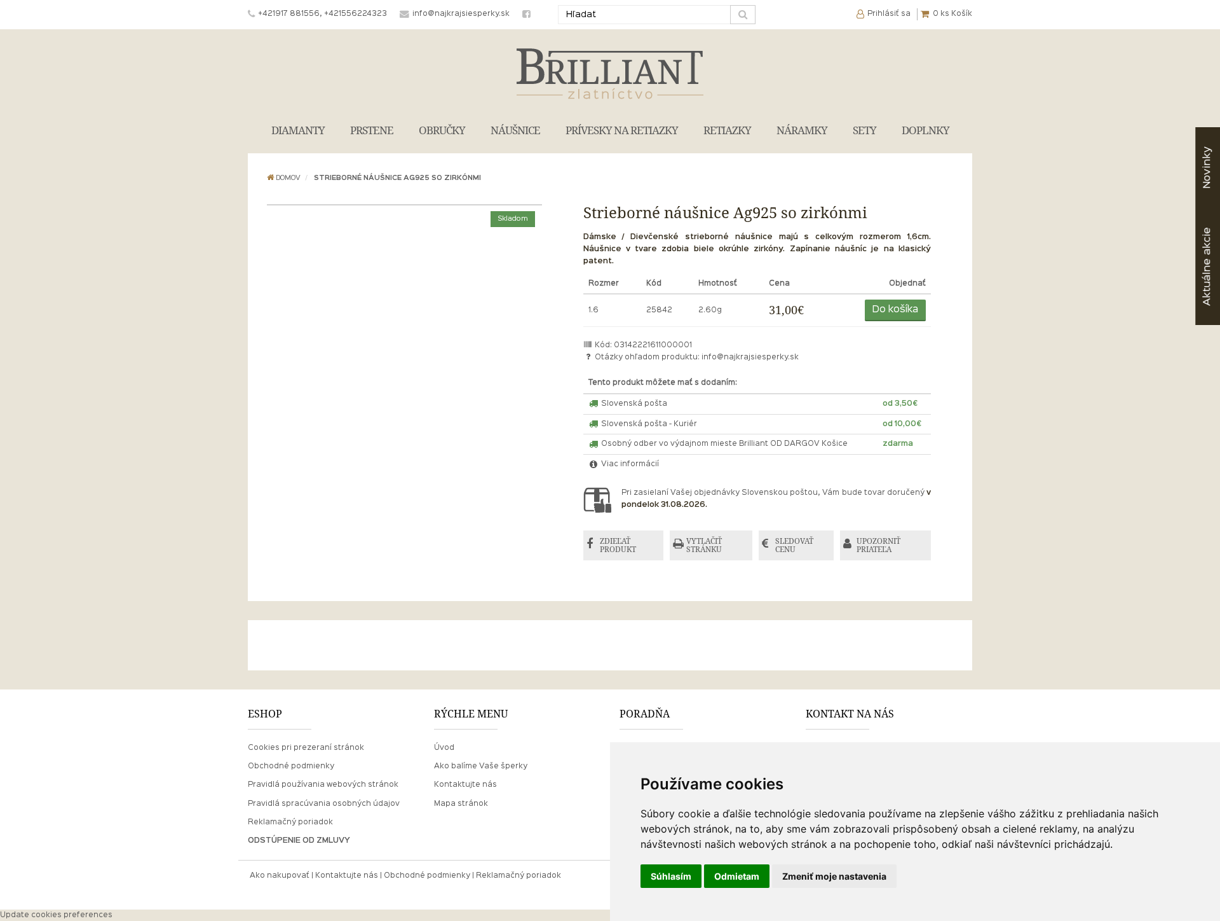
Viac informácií (629, 464)
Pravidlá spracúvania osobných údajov (324, 804)
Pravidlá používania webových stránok (323, 785)
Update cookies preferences (56, 915)
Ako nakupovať (279, 876)
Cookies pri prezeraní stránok (306, 748)
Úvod (444, 748)
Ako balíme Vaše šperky (480, 766)
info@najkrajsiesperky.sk (750, 357)
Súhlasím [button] (671, 876)
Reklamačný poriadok (290, 822)
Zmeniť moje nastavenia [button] (834, 876)
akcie (1207, 266)
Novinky (1207, 167)
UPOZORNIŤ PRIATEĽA (878, 545)
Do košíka (895, 309)
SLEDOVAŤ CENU (794, 545)
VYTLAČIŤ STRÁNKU (704, 545)
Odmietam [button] (736, 876)
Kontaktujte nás (465, 785)
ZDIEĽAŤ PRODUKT (618, 545)
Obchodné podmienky (291, 766)
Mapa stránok (461, 804)
